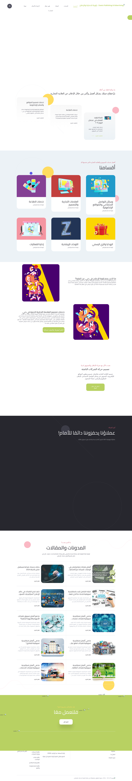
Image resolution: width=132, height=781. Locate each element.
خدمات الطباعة (71, 110)
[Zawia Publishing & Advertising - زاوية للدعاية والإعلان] (102, 5)
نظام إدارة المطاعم (34, 762)
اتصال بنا (51, 10)
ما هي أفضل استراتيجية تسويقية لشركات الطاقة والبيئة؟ (81, 666)
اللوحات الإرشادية (70, 244)
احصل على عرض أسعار (95, 387)
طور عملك (47, 6)
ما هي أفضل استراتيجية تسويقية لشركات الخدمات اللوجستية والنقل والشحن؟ (29, 666)
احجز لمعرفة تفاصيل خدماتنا (53, 330)
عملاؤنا (113, 751)
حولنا (25, 6)
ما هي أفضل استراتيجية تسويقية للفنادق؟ (31, 642)
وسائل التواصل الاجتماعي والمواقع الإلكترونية (103, 204)
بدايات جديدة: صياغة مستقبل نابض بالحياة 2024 (29, 568)
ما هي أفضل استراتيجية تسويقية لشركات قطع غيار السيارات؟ (81, 642)
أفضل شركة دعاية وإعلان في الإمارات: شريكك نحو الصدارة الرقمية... (80, 568)
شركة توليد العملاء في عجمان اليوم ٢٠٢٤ (95, 120)
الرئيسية (75, 6)
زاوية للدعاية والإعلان (107, 211)
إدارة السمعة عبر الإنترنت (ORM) (56, 753)
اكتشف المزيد (99, 136)
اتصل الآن (66, 722)
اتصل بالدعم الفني (22, 751)
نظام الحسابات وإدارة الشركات (36, 753)
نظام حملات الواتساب (36, 758)
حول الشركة (112, 757)
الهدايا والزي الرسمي (102, 244)
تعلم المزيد (88, 581)
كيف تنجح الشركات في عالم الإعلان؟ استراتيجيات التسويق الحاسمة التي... (29, 592)
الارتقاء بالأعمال (35, 6)
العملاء (57, 6)
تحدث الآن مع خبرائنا (107, 77)
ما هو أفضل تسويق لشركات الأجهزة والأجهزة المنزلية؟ (29, 617)
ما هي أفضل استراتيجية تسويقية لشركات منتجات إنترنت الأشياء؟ (81, 617)
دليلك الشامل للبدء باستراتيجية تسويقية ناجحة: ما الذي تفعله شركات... (79, 592)
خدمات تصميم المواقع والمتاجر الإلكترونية (35, 103)
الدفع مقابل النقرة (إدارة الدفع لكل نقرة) (54, 756)
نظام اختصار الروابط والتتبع (34, 767)
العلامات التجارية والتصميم (70, 203)
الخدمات (66, 6)
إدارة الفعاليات (37, 244)
